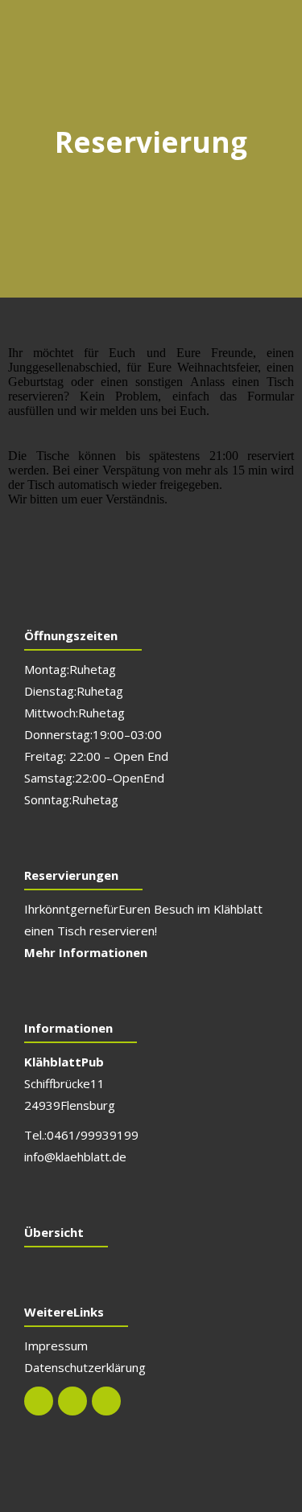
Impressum (56, 1345)
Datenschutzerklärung (85, 1367)
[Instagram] (72, 1401)
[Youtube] (106, 1401)
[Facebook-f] (38, 1401)
